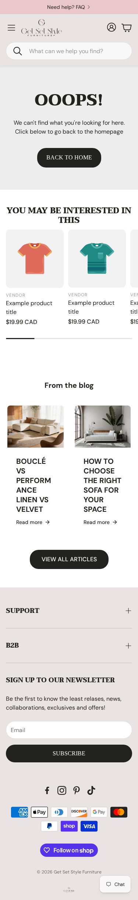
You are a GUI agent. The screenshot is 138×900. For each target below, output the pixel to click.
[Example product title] (35, 258)
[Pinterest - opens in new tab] (76, 790)
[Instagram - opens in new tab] (61, 790)
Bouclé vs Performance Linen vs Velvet (33, 485)
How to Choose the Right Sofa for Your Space (102, 485)
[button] (69, 50)
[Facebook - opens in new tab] (47, 790)
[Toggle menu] (11, 27)
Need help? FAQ (66, 7)
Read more (29, 522)
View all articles (69, 559)
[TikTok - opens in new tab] (91, 790)
